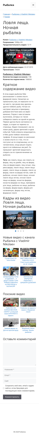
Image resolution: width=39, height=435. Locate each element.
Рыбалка (8, 4)
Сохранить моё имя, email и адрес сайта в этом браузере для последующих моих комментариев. (20, 388)
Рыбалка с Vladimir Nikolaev (23, 14)
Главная (6, 14)
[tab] (15, 231)
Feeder (7, 17)
